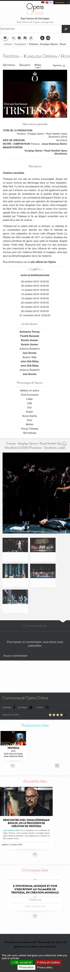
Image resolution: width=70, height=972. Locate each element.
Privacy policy (45, 967)
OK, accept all (22, 962)
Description (24, 65)
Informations (9, 65)
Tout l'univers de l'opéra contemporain (35, 22)
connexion (60, 2)
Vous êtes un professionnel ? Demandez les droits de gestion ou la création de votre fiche (35, 944)
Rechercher (31, 38)
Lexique (25, 38)
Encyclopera (20, 44)
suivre (40, 707)
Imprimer (57, 65)
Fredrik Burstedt (29, 336)
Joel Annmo (30, 352)
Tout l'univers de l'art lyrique (35, 18)
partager (7, 707)
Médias (37, 65)
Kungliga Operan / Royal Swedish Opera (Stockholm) (46, 152)
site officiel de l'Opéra (43, 262)
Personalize (26, 967)
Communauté (48, 38)
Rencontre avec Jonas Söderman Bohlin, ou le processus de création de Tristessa (26, 823)
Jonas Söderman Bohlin (54, 143)
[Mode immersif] (64, 443)
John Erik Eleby (30, 361)
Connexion (42, 38)
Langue (13, 38)
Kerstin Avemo (29, 340)
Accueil (8, 44)
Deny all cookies (49, 962)
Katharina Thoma (30, 331)
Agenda (19, 38)
